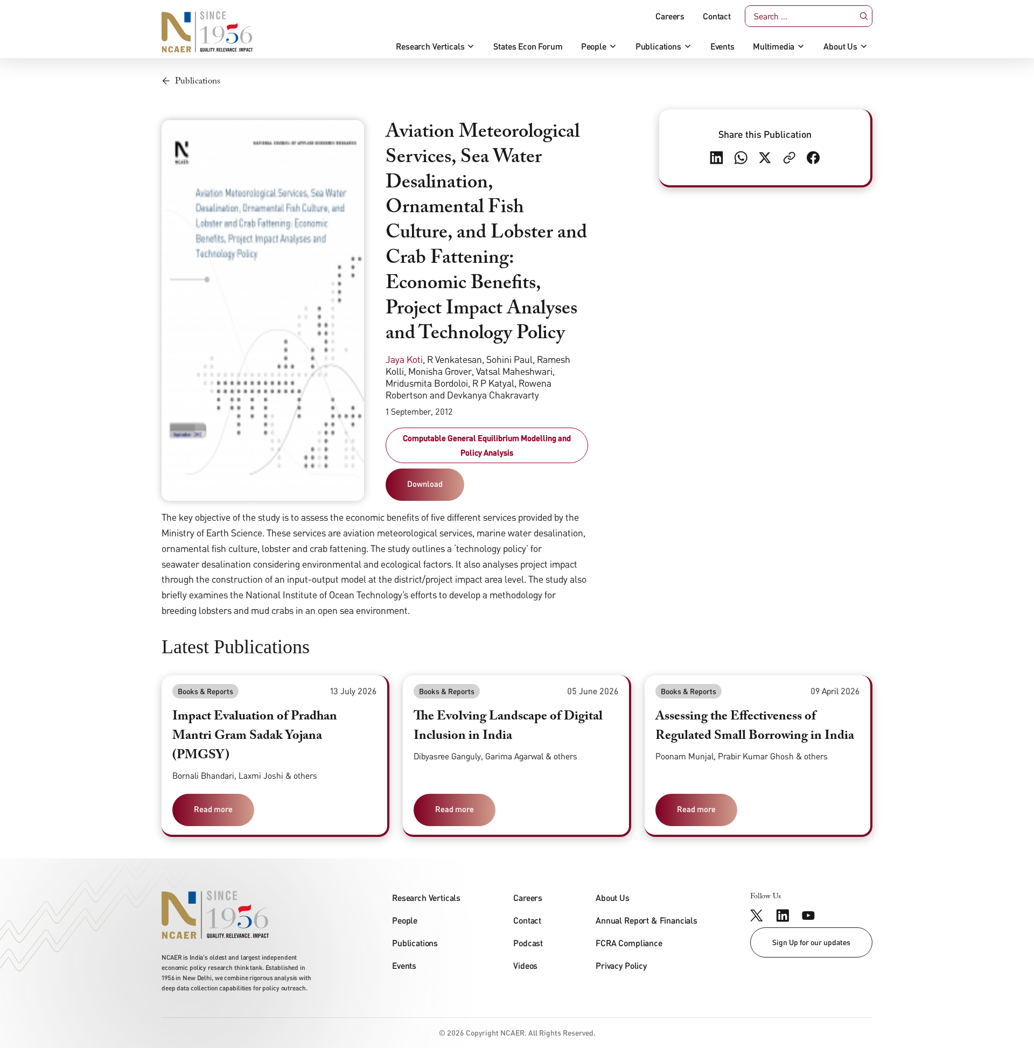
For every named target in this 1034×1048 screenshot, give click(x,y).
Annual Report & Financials (646, 920)
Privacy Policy (621, 965)
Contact (717, 16)
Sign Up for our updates (811, 942)
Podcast (528, 943)
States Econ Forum (527, 46)
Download (425, 483)
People (593, 46)
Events (722, 46)
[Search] (864, 16)
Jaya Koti (404, 359)
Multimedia (773, 46)
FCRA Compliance (629, 943)
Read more (213, 809)
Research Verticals (430, 46)
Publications (658, 46)
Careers (669, 16)
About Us (840, 46)
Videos (525, 965)
